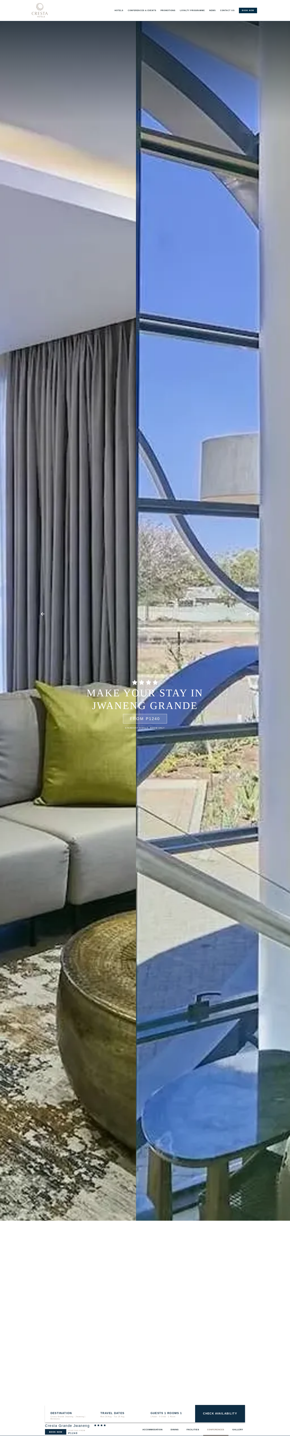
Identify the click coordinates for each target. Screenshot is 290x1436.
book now (248, 10)
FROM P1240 (145, 719)
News (212, 10)
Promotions (168, 10)
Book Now (55, 1432)
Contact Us (227, 10)
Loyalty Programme (192, 10)
